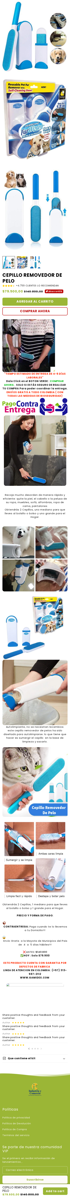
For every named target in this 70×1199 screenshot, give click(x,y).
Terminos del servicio (16, 1135)
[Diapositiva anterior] (29, 1048)
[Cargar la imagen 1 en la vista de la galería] (9, 262)
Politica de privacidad (16, 1117)
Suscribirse (35, 1180)
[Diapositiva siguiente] (41, 1048)
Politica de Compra (14, 1129)
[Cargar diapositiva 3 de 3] (37, 1048)
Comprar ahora (35, 311)
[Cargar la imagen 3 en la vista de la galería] (35, 262)
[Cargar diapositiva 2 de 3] (35, 1048)
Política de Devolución (16, 1123)
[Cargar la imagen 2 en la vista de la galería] (22, 262)
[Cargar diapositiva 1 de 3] (32, 1048)
